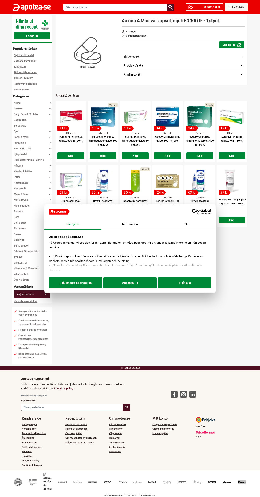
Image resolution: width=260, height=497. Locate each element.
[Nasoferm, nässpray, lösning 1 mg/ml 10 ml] (135, 181)
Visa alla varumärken (25, 301)
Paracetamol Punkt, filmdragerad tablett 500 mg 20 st (103, 140)
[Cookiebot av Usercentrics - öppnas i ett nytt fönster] (194, 212)
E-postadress (28, 400)
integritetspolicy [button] (63, 388)
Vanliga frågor (29, 424)
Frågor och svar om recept (79, 442)
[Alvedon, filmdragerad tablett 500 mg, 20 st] (167, 116)
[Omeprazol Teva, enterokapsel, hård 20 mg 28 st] (71, 181)
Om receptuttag (73, 433)
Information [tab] (130, 224)
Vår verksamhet (117, 424)
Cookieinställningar (32, 465)
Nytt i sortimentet (24, 55)
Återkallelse (28, 437)
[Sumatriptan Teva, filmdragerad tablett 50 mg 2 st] (135, 116)
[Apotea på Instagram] (184, 394)
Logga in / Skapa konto (164, 424)
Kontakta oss (29, 428)
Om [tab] (187, 224)
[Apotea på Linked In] (193, 394)
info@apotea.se (148, 495)
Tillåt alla (185, 282)
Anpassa (128, 282)
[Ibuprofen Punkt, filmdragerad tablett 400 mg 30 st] (199, 116)
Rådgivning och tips (25, 83)
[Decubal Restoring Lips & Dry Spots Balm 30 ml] (232, 181)
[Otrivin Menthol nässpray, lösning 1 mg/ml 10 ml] (199, 181)
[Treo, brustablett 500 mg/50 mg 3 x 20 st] (167, 181)
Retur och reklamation (34, 433)
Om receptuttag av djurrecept (81, 437)
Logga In (229, 45)
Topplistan (20, 66)
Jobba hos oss (116, 442)
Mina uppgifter (160, 433)
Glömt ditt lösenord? (163, 428)
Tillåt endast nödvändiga (75, 282)
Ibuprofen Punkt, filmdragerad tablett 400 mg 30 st (200, 140)
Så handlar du (29, 442)
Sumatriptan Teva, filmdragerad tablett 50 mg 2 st (135, 140)
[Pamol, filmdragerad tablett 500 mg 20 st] (71, 116)
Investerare (115, 451)
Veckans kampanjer (25, 61)
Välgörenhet (21, 274)
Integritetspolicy (30, 460)
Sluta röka (20, 228)
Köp (71, 156)
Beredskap (20, 125)
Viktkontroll (20, 262)
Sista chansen (22, 89)
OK (126, 407)
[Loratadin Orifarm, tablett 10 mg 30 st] (232, 116)
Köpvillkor (27, 456)
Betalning (27, 451)
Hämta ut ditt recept (76, 424)
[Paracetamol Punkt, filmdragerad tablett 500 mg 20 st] (103, 116)
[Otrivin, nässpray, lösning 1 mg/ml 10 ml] (103, 181)
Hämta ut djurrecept (76, 428)
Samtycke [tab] (73, 224)
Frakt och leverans (31, 447)
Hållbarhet (114, 437)
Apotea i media (117, 447)
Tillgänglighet (116, 428)
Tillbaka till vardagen (25, 72)
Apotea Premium (23, 78)
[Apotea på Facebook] (175, 394)
